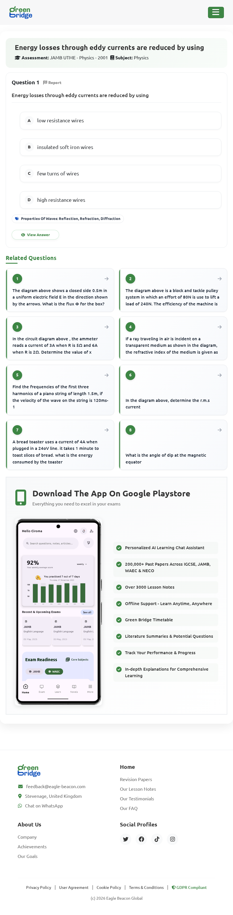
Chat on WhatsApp (44, 805)
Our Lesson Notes (138, 789)
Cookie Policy (109, 887)
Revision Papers (136, 779)
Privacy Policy (38, 887)
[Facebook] (141, 839)
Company (27, 837)
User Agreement (74, 887)
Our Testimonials (137, 798)
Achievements (32, 846)
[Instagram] (172, 839)
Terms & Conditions (146, 887)
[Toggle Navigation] (216, 12)
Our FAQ (129, 808)
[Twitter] (125, 839)
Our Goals (28, 856)
